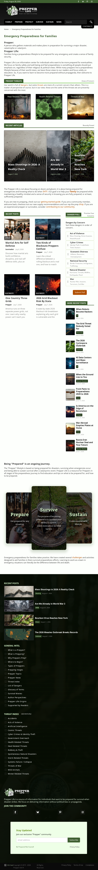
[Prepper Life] (17, 793)
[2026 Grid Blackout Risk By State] (47, 298)
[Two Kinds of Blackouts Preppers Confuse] (47, 245)
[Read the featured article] (25, 156)
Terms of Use (78, 865)
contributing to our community (60, 207)
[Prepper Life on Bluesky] (83, 2)
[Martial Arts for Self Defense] (17, 245)
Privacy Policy (74, 847)
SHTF (45, 191)
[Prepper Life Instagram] (82, 812)
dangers (24, 85)
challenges (77, 557)
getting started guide (50, 201)
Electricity (40, 238)
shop (81, 204)
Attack (7, 238)
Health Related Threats (50, 96)
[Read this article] (19, 591)
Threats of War (77, 96)
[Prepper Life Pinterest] (60, 812)
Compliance (90, 865)
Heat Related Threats (17, 96)
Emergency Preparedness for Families (26, 29)
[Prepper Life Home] (22, 10)
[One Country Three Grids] (17, 298)
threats (40, 85)
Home (6, 29)
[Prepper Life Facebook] (15, 812)
